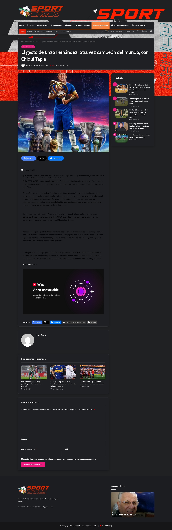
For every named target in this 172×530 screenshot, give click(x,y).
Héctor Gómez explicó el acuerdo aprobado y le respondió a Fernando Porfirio (55, 31)
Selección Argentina (47, 214)
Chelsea (50, 184)
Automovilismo (83, 25)
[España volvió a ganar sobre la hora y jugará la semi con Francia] (92, 372)
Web (66, 449)
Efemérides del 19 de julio (124, 514)
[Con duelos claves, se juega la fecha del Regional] (121, 138)
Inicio (21, 25)
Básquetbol (57, 25)
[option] (132, 504)
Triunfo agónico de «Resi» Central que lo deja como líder (139, 101)
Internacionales (101, 25)
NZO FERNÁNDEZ (31, 181)
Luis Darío (29, 65)
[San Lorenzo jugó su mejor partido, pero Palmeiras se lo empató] (34, 372)
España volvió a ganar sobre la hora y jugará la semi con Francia (92, 383)
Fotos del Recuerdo (121, 25)
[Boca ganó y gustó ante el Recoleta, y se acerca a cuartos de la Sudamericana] (63, 372)
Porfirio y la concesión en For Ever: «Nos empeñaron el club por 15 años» (139, 126)
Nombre (24, 439)
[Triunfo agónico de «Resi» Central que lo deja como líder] (121, 101)
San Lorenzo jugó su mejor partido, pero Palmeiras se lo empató (31, 384)
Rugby (69, 25)
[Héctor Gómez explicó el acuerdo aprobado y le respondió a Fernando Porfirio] (121, 113)
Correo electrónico (29, 449)
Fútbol (31, 25)
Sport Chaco (106, 526)
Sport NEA (43, 25)
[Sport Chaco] (41, 11)
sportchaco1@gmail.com (44, 507)
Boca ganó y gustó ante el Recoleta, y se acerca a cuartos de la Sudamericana (63, 384)
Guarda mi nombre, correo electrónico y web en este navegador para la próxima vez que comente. (59, 459)
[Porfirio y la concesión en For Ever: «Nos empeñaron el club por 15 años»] (121, 126)
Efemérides (138, 25)
